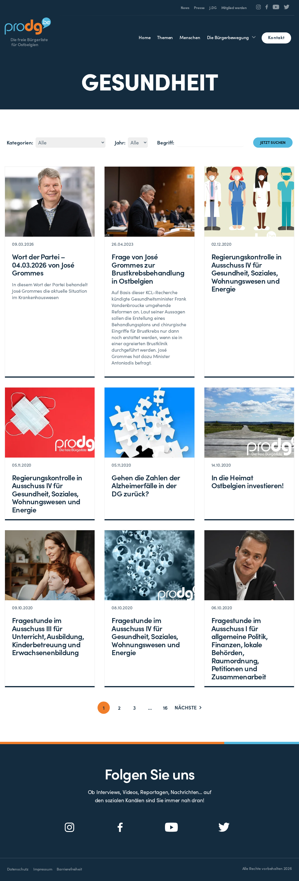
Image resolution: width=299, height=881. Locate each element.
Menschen (190, 37)
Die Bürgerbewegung (228, 37)
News (185, 7)
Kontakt (276, 37)
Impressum (42, 869)
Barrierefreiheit (69, 869)
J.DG (212, 7)
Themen (165, 37)
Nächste (186, 708)
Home (144, 37)
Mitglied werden (234, 7)
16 (165, 707)
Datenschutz (18, 869)
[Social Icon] (258, 7)
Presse (199, 7)
